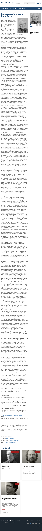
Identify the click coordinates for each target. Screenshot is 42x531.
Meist (20, 8)
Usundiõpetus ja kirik (28, 466)
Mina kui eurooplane (10, 438)
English (39, 8)
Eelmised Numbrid (5, 8)
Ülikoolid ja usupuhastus (13, 440)
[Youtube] (40, 3)
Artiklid (31, 32)
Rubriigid (12, 8)
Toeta (23, 8)
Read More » (4, 509)
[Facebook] (38, 3)
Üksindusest (5, 466)
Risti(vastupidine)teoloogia (11, 442)
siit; (30, 523)
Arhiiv (16, 8)
